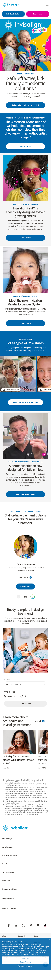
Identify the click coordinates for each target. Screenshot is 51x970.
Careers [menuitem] (36, 936)
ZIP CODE (7, 680)
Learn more (26, 238)
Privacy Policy (10, 949)
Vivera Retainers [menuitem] (8, 872)
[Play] (44, 454)
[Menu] (47, 5)
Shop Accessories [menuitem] (8, 899)
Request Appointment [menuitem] (9, 889)
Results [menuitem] (5, 864)
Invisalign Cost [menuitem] (7, 847)
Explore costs (26, 586)
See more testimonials (25, 494)
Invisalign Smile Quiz (13, 14)
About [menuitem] (4, 936)
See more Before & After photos (25, 402)
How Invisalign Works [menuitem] (9, 855)
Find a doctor (37, 14)
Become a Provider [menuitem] (9, 908)
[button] (49, 939)
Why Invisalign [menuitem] (7, 839)
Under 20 (11, 696)
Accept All (25, 958)
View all (38, 721)
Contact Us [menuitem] (22, 936)
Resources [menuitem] (6, 881)
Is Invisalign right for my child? (25, 105)
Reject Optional (25, 962)
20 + (25, 696)
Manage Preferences (25, 966)
